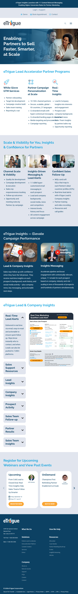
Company (26, 562)
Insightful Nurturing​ (54, 552)
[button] (14, 317)
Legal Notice (30, 591)
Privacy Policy (64, 591)
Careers (24, 577)
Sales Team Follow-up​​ (12, 418)
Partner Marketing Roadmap (57, 547)
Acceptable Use (20, 591)
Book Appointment (39, 14)
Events (51, 549)
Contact (55, 14)
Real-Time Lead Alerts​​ (12, 317)
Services (24, 549)
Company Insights (11, 394)
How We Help (54, 529)
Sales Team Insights (12, 442)
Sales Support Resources (11, 368)
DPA (57, 591)
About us (24, 566)
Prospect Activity (10, 406)
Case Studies (53, 544)
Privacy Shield (40, 591)
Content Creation (26, 547)
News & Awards (26, 569)
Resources (53, 537)
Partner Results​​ (9, 430)
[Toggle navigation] (71, 23)
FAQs (23, 574)
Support (42, 10)
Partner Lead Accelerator (29, 541)
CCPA (52, 591)
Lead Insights (10, 381)
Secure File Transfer (8, 591)
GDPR (47, 591)
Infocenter (52, 541)
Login (35, 10)
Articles (51, 555)
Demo (25, 14)
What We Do (27, 529)
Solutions (25, 537)
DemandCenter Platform (29, 544)
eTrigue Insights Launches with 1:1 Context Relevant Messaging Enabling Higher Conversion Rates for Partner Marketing (39, 4)
